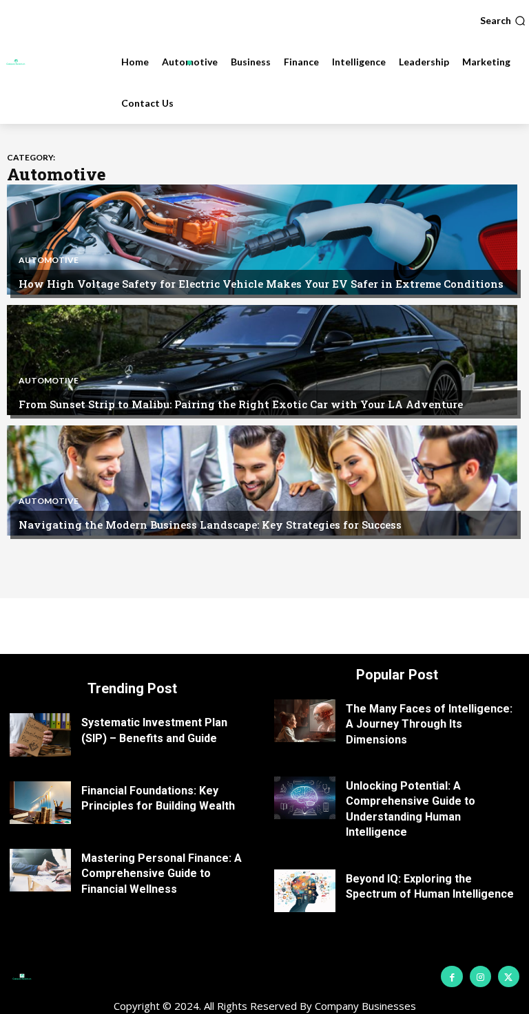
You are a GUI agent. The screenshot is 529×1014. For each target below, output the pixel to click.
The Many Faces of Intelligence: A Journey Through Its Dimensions (429, 724)
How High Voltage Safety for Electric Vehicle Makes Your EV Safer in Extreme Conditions (261, 284)
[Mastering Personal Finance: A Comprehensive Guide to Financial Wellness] (40, 870)
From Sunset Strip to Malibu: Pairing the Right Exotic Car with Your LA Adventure (241, 404)
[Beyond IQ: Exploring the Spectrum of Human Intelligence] (304, 890)
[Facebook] (451, 976)
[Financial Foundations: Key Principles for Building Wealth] (40, 802)
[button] (503, 20)
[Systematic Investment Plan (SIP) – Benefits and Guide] (40, 734)
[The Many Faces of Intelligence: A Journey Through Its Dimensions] (304, 720)
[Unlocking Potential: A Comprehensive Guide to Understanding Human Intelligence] (304, 798)
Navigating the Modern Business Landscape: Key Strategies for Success (210, 524)
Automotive (49, 260)
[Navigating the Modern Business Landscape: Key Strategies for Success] (262, 480)
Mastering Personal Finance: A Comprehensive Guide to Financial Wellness (161, 874)
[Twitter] (508, 976)
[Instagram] (480, 976)
